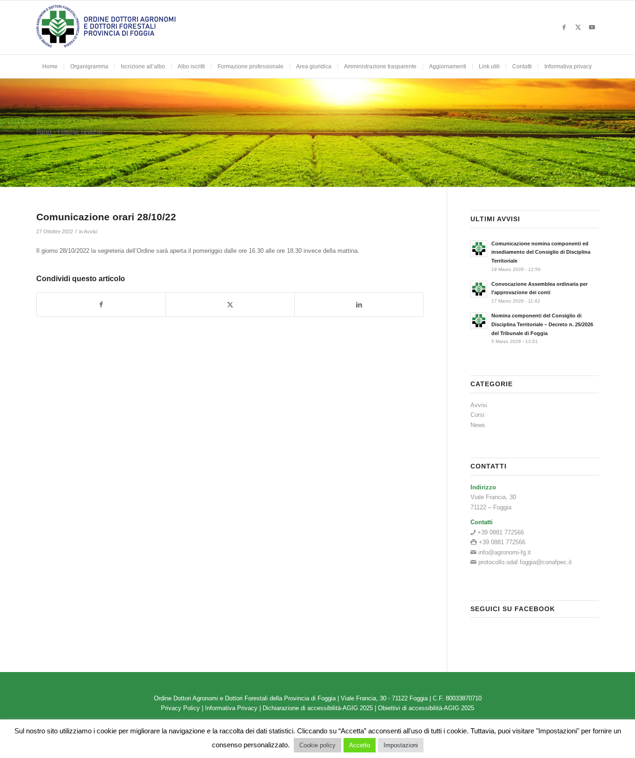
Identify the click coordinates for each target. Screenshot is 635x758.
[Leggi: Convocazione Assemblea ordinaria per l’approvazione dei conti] (478, 289)
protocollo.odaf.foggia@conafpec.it (525, 562)
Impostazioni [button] (401, 745)
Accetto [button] (359, 745)
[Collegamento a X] (578, 27)
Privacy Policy (180, 708)
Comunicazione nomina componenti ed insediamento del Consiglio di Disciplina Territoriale (540, 252)
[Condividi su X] (230, 304)
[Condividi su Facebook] (101, 304)
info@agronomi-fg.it (504, 552)
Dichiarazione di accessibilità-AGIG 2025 (318, 708)
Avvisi (90, 231)
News (477, 425)
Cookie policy (317, 745)
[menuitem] (50, 66)
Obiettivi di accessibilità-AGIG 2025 (426, 708)
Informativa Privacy (231, 708)
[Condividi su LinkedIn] (359, 304)
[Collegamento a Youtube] (592, 27)
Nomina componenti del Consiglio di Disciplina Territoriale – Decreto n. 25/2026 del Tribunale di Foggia (542, 324)
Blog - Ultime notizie (69, 132)
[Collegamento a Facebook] (564, 27)
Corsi (477, 414)
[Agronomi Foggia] (106, 27)
